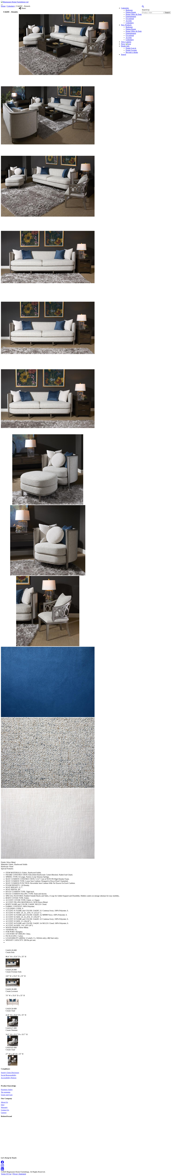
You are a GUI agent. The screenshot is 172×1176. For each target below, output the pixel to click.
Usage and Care (7, 1095)
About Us (4, 1102)
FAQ (2, 1105)
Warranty (4, 1107)
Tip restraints (5, 1092)
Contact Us (5, 1110)
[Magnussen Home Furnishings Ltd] (14, 2)
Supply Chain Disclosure (10, 1073)
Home (3, 6)
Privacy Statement (19, 1174)
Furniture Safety (7, 1090)
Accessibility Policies (8, 1078)
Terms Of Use (6, 1174)
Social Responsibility (8, 1075)
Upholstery (11, 6)
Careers (3, 1113)
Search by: (146, 10)
